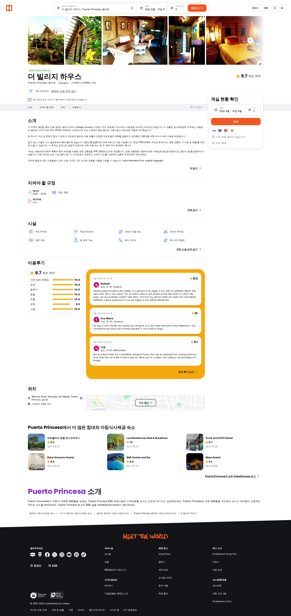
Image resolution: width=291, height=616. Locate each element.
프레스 (216, 562)
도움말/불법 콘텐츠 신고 (116, 593)
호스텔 (108, 554)
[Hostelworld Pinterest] (76, 554)
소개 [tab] (30, 107)
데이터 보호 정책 (38, 610)
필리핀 (52, 82)
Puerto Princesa (37, 82)
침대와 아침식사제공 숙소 (40, 70)
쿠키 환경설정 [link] (130, 610)
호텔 (107, 562)
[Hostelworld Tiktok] (83, 554)
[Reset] (132, 8)
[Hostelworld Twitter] (54, 554)
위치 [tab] (63, 107)
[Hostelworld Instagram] (61, 554)
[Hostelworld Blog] (32, 554)
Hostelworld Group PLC (225, 554)
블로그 (162, 562)
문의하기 (109, 585)
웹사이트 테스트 (97, 610)
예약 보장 (163, 569)
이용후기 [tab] (76, 107)
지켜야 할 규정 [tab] (46, 107)
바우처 (81, 610)
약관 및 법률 (58, 610)
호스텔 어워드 (165, 577)
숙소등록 (217, 585)
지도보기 (63, 82)
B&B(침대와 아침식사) (115, 569)
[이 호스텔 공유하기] (260, 64)
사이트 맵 (114, 610)
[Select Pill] (275, 8)
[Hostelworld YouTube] (69, 554)
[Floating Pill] (250, 40)
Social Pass (164, 554)
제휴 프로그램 (219, 593)
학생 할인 (163, 593)
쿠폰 (71, 610)
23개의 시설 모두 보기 (63, 91)
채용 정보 (217, 569)
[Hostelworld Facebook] (47, 554)
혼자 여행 (163, 585)
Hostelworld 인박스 (222, 601)
